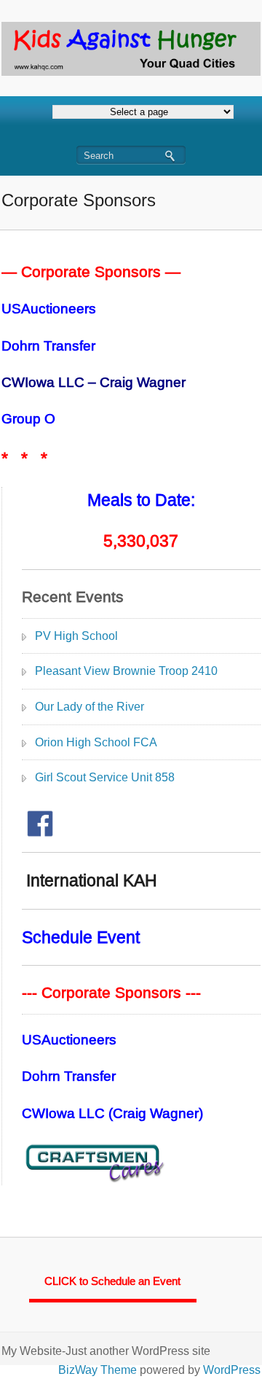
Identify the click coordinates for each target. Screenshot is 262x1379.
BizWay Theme (97, 1370)
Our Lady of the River (89, 706)
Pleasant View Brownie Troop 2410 (126, 671)
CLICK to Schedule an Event (112, 1281)
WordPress (232, 1370)
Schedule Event (81, 937)
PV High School (76, 636)
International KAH (89, 880)
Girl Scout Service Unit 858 (105, 777)
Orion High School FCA (96, 742)
